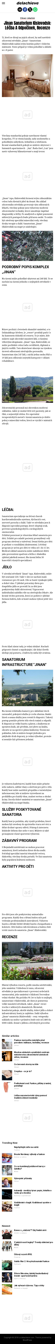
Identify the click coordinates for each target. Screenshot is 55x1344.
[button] (3, 3)
